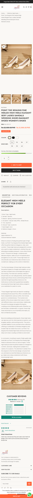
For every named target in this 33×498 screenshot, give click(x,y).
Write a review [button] (16, 417)
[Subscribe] (29, 484)
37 (27, 142)
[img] (5, 428)
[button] (2, 7)
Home (3, 13)
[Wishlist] (28, 7)
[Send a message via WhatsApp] (29, 494)
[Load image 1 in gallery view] (6, 99)
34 (12, 142)
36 (22, 142)
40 (22, 146)
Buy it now (16, 170)
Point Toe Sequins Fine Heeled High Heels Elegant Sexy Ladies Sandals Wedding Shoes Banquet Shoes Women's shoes (11, 18)
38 (12, 146)
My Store (4, 107)
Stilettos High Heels (12, 13)
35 (17, 142)
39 (17, 146)
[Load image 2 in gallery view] (16, 99)
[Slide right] (30, 99)
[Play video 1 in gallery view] (27, 99)
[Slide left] (2, 99)
